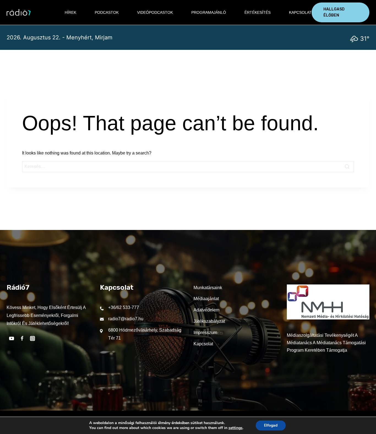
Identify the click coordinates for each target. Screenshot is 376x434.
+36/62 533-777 (123, 307)
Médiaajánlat (206, 298)
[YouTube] (12, 338)
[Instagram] (32, 338)
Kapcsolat (300, 12)
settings (235, 427)
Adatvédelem (206, 310)
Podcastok (107, 12)
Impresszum (205, 332)
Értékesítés (257, 12)
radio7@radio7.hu (125, 318)
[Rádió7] (19, 12)
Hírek (70, 12)
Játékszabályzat (209, 321)
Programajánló (208, 12)
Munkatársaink (208, 287)
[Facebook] (22, 338)
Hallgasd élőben (334, 12)
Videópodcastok (155, 12)
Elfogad (270, 425)
